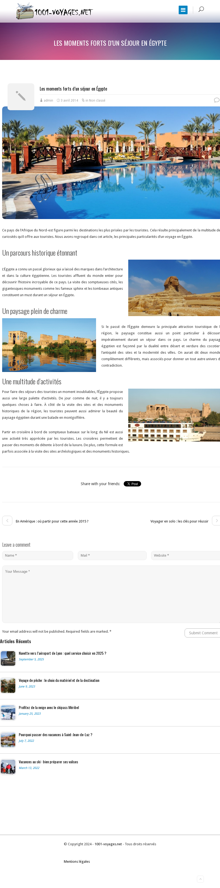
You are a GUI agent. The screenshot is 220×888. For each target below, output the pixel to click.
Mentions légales (77, 862)
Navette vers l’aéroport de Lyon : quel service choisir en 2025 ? (62, 653)
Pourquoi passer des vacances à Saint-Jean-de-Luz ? (55, 734)
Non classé (97, 100)
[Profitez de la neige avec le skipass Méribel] (8, 713)
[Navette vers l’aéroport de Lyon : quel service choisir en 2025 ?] (8, 658)
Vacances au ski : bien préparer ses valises (48, 761)
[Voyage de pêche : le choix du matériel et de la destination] (8, 686)
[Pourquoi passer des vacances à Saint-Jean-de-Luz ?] (8, 740)
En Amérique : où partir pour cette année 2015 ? (52, 521)
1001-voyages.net (108, 844)
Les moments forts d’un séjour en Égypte (73, 88)
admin (48, 100)
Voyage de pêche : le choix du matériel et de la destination (59, 680)
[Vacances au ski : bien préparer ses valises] (8, 767)
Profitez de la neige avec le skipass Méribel (49, 707)
